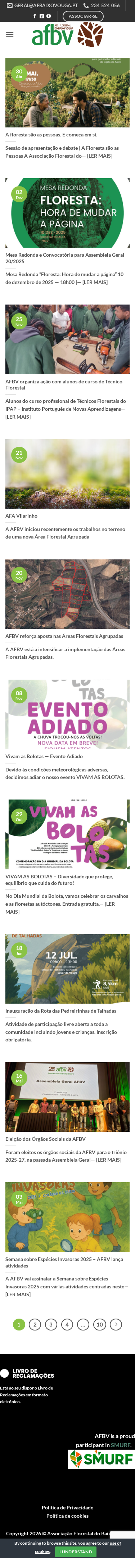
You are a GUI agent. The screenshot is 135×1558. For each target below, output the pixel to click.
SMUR (119, 1444)
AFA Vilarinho (21, 516)
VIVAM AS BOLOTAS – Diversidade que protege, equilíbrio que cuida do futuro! (59, 880)
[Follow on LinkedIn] (42, 16)
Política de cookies (67, 1516)
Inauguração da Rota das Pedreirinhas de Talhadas (60, 1011)
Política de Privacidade (67, 1507)
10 (99, 1324)
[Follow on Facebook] (34, 16)
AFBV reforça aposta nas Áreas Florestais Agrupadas (64, 636)
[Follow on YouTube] (48, 16)
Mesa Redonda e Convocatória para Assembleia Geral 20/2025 (64, 258)
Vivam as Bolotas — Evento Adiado (44, 756)
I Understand (75, 1551)
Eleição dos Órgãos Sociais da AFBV (45, 1139)
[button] (9, 34)
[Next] (116, 1325)
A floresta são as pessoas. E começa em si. (51, 135)
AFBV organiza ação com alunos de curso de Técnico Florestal (63, 385)
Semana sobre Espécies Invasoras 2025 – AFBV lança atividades (64, 1262)
